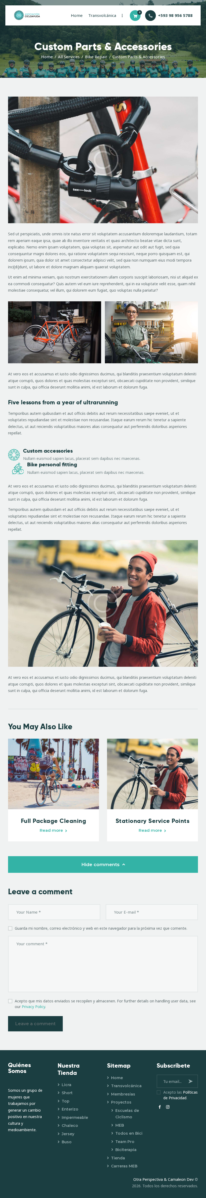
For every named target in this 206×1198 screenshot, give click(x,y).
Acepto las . (180, 1095)
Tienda (118, 1158)
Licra (66, 1084)
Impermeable (75, 1117)
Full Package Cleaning (53, 820)
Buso (67, 1142)
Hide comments (101, 864)
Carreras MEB (124, 1166)
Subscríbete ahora (191, 1081)
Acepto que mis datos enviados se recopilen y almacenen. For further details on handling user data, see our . (105, 1003)
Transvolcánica (126, 1085)
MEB (119, 1125)
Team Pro (124, 1141)
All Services (69, 56)
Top (65, 1101)
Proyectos (121, 1102)
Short (67, 1092)
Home (47, 56)
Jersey (68, 1133)
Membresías (123, 1094)
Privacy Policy (33, 1006)
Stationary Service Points (153, 820)
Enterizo (70, 1109)
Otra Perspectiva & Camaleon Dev (164, 1179)
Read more (51, 830)
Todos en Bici (128, 1133)
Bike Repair (96, 56)
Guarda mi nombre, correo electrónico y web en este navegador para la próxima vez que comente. (101, 928)
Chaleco (70, 1125)
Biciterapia (126, 1149)
